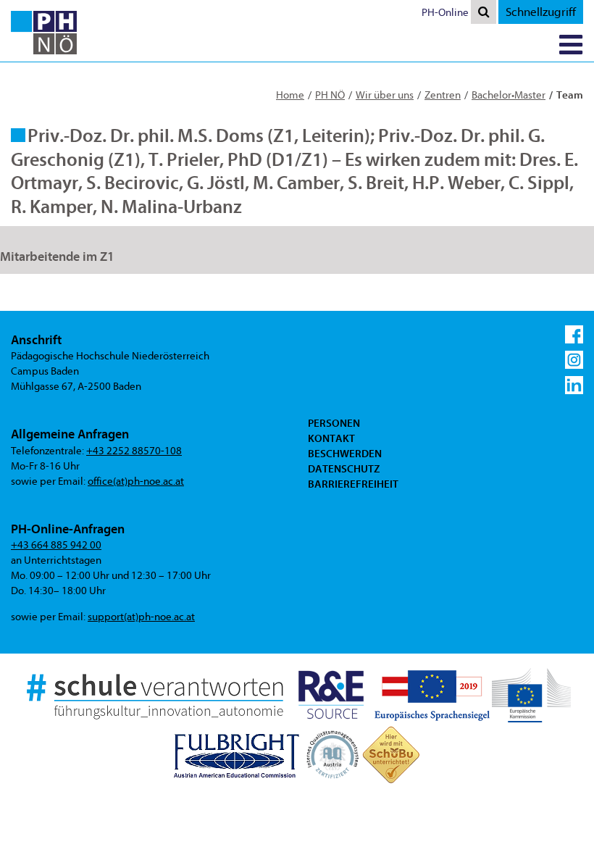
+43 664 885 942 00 (56, 545)
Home (290, 95)
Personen (334, 423)
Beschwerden (345, 453)
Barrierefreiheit (353, 484)
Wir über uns (385, 95)
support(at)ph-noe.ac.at (141, 617)
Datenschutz (344, 468)
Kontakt (331, 438)
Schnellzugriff (541, 12)
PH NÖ (330, 95)
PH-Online (445, 13)
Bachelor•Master (508, 95)
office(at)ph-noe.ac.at (136, 481)
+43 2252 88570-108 (134, 451)
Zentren (442, 95)
